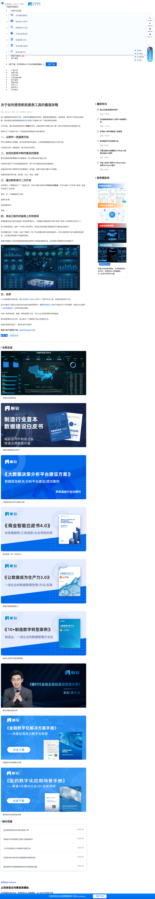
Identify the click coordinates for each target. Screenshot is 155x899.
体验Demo (14, 335)
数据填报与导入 (22, 40)
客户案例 (14, 58)
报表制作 (24, 120)
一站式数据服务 (7, 308)
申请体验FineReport (8, 882)
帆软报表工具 (48, 304)
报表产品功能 (16, 10)
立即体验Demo (104, 264)
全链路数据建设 (22, 15)
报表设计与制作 (22, 21)
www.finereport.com (27, 330)
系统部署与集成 (22, 46)
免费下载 (51, 64)
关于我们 (14, 89)
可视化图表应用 (22, 34)
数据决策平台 (21, 52)
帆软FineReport (30, 299)
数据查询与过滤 (22, 27)
